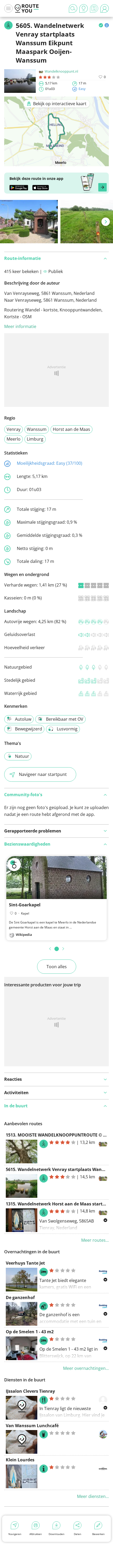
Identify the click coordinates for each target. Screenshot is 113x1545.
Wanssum (37, 429)
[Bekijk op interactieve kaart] (56, 163)
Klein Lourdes (20, 1460)
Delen (77, 1534)
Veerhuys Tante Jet (25, 1263)
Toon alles (57, 967)
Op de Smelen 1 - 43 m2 (30, 1332)
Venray (13, 429)
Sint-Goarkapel (24, 905)
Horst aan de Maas (71, 429)
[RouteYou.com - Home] (27, 8)
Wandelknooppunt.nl (61, 71)
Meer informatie (20, 326)
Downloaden (56, 1534)
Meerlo (13, 439)
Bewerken (98, 1534)
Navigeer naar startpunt (43, 774)
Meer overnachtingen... (86, 1368)
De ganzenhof (20, 1297)
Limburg (35, 439)
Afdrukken (35, 1534)
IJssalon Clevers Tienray (30, 1391)
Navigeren (14, 1534)
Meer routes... (95, 1240)
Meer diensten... (93, 1496)
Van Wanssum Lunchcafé (32, 1425)
